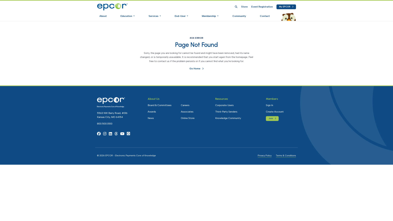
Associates (187, 111)
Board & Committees (159, 105)
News (151, 118)
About (103, 16)
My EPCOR (284, 6)
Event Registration (262, 6)
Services (154, 16)
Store (244, 6)
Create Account (275, 111)
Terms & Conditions (286, 155)
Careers (185, 105)
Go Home (194, 68)
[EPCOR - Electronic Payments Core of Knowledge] (112, 7)
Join (270, 118)
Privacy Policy (265, 155)
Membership (209, 16)
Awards (152, 111)
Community (239, 16)
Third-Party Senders (226, 111)
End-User (180, 16)
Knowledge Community (228, 118)
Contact (265, 16)
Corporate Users (224, 105)
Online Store (188, 118)
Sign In (269, 105)
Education (127, 16)
